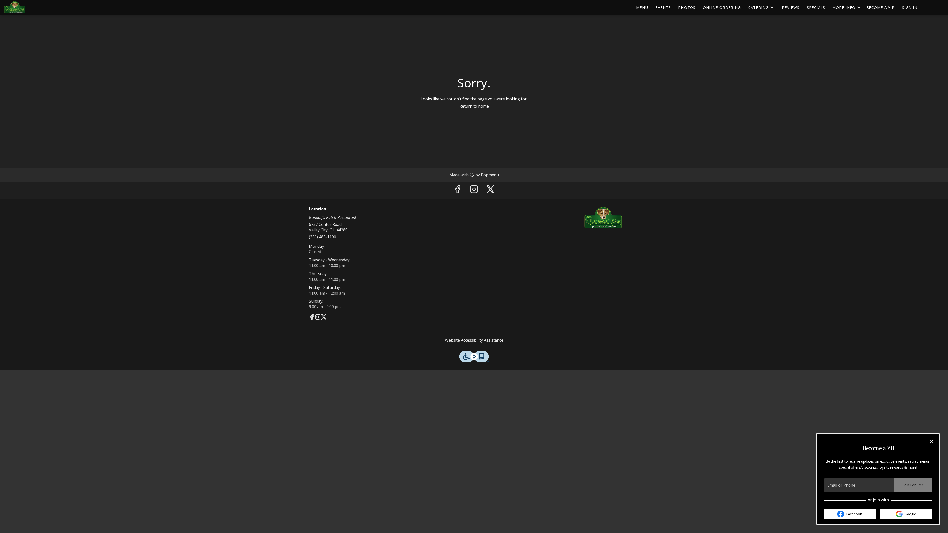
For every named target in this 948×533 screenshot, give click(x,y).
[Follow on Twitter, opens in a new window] (490, 190)
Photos (686, 7)
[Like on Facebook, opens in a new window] (457, 190)
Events (663, 7)
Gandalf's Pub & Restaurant (604, 218)
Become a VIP (880, 7)
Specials (816, 7)
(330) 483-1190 (322, 237)
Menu (642, 7)
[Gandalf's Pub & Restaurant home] (26, 7)
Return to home (474, 106)
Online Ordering (722, 7)
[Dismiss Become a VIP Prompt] (931, 442)
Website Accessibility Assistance (474, 340)
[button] (761, 7)
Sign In (909, 7)
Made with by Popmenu (251, 174)
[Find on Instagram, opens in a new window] (474, 190)
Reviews (790, 7)
